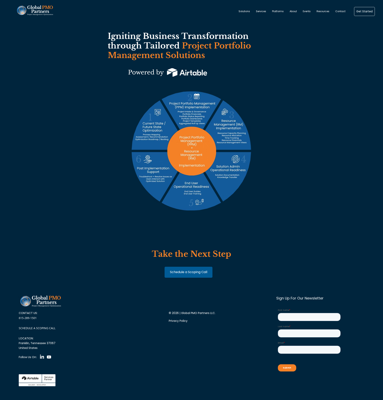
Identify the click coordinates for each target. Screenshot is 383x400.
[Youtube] (48, 357)
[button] (244, 11)
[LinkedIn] (41, 357)
